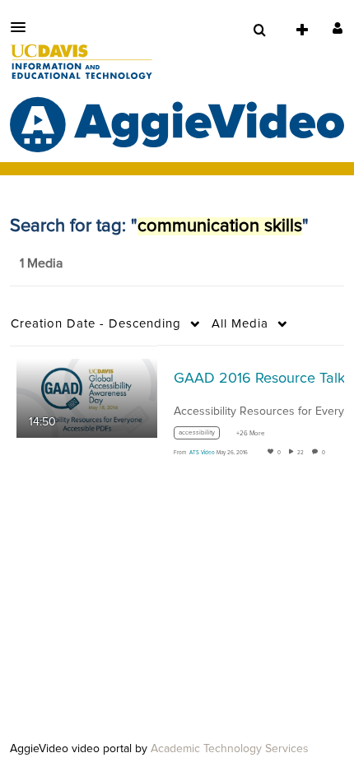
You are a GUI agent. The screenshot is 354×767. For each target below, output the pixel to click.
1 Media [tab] (41, 263)
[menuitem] (259, 30)
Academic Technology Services (230, 749)
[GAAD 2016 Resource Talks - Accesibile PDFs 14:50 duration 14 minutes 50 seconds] (86, 397)
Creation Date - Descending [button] (96, 324)
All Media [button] (240, 324)
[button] (23, 27)
